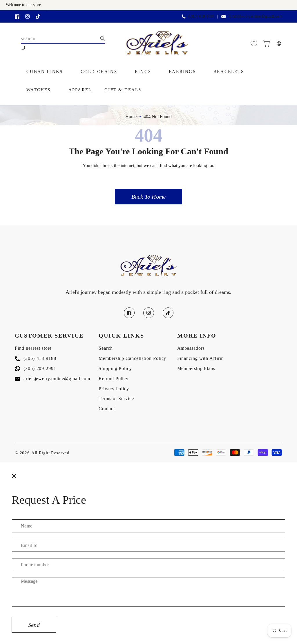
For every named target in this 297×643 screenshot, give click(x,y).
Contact (107, 408)
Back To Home (148, 196)
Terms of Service (116, 398)
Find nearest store (33, 348)
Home (131, 116)
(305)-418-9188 (35, 358)
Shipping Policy (115, 368)
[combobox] (63, 39)
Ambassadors (191, 348)
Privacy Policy (114, 388)
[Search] (102, 38)
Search (106, 348)
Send (34, 625)
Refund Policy (113, 378)
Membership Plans (196, 368)
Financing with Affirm (200, 358)
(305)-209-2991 (35, 368)
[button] (266, 43)
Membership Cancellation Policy (132, 358)
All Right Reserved (50, 452)
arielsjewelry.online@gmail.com (52, 378)
